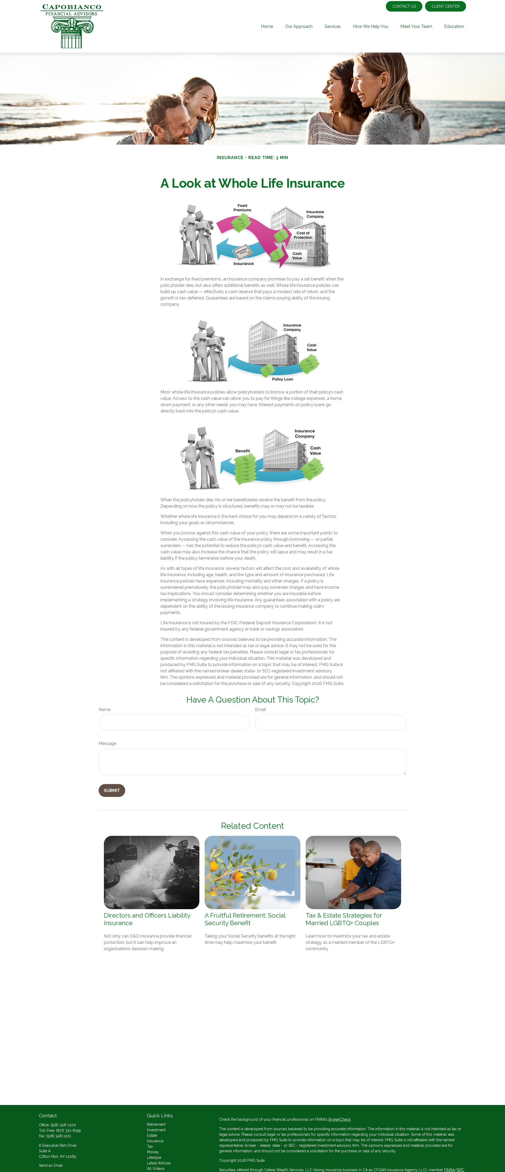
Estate (152, 1135)
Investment (156, 1130)
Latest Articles (159, 1163)
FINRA (449, 1170)
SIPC (460, 1170)
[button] (267, 26)
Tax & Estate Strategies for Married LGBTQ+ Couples (344, 919)
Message (107, 743)
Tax (150, 1146)
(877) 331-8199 (68, 1130)
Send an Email (51, 1165)
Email (260, 709)
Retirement (156, 1124)
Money (153, 1152)
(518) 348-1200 (63, 1125)
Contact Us (404, 6)
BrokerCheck (340, 1119)
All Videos (156, 1168)
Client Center (445, 6)
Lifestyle (154, 1157)
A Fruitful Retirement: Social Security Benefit (245, 919)
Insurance (155, 1141)
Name (104, 709)
